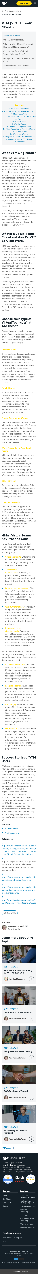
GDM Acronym (11, 828)
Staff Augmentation (27, 1206)
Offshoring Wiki (13, 11)
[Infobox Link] (19, 964)
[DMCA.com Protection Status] (19, 1259)
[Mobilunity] (5, 3)
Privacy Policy (28, 1253)
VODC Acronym (12, 833)
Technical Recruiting (24, 1211)
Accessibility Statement (19, 1252)
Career (5, 1206)
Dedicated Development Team (27, 1196)
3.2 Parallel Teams (19, 124)
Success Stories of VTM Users (16, 65)
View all (7, 1148)
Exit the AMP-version (19, 1272)
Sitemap (19, 1255)
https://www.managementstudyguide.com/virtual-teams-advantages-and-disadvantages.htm (19, 890)
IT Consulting (25, 1215)
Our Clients (7, 1199)
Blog (4, 1241)
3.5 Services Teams (19, 131)
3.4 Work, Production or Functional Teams (19, 129)
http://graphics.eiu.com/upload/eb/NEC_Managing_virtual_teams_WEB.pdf (19, 903)
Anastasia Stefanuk (16, 926)
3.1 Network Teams (19, 121)
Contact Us (24, 3)
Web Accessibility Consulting (27, 1219)
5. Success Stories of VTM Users (19, 139)
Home (3, 11)
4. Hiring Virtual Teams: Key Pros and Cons (19, 136)
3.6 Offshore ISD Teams (19, 134)
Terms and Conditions (13, 1253)
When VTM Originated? (13, 39)
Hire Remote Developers (12, 1238)
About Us (6, 1195)
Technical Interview (27, 1228)
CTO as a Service (26, 1224)
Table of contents (11, 35)
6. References (19, 142)
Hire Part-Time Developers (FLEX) (27, 1202)
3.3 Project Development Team (19, 126)
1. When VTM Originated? (19, 109)
